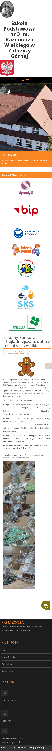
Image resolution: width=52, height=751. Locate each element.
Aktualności (19, 354)
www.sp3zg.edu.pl (10, 742)
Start (15, 155)
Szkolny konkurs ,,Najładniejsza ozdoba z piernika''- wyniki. (26, 341)
